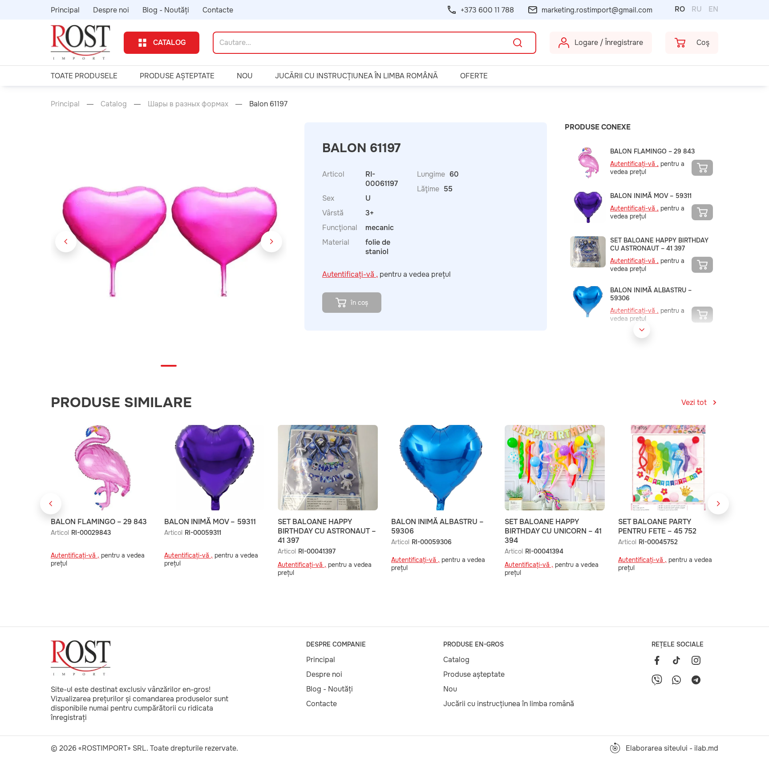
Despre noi (111, 10)
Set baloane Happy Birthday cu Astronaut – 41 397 (659, 244)
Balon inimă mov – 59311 (651, 196)
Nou (245, 76)
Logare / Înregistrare (609, 42)
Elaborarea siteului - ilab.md (672, 748)
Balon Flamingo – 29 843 (652, 151)
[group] (170, 241)
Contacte (217, 10)
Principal (65, 10)
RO (680, 9)
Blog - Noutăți (165, 10)
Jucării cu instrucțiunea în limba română (356, 76)
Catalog (169, 42)
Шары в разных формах (189, 104)
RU (697, 9)
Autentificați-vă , (350, 274)
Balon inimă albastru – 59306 (651, 294)
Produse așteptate (177, 76)
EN (713, 9)
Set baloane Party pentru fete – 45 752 (657, 526)
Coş (702, 42)
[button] (66, 241)
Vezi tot (694, 402)
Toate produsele (84, 76)
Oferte (474, 76)
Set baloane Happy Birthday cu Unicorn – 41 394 (553, 531)
